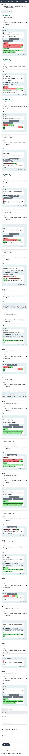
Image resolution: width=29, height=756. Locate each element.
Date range (5, 736)
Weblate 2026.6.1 (9, 751)
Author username (7, 723)
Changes (12, 7)
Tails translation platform (12, 1)
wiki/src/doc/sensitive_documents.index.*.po (14, 6)
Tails (4, 4)
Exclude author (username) (9, 729)
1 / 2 (9, 11)
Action (4, 716)
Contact (20, 751)
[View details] (3, 28)
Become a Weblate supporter (14, 753)
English (4, 30)
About (15, 751)
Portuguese (6, 7)
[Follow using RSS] (26, 8)
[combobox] (13, 719)
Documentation (4, 753)
